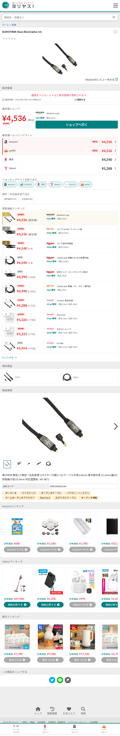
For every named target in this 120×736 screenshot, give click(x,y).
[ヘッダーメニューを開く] (115, 6)
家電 (14, 25)
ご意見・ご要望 (27, 722)
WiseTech (45, 497)
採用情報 (41, 722)
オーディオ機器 (89, 497)
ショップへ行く (77, 124)
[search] (114, 17)
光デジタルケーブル (65, 497)
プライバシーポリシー (77, 722)
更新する (81, 99)
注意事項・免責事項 (56, 722)
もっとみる (8, 357)
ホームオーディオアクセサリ (20, 497)
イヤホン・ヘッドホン (78, 493)
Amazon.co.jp (53, 113)
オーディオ (11, 493)
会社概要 (94, 722)
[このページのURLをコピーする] (68, 680)
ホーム (5, 25)
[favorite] (115, 32)
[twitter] (52, 680)
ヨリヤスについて (10, 722)
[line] (60, 680)
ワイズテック (28, 493)
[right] (115, 426)
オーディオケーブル (51, 493)
